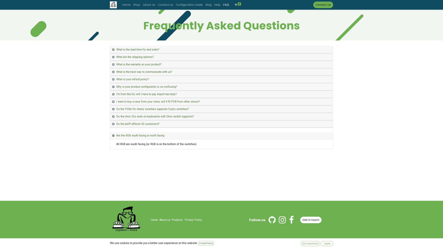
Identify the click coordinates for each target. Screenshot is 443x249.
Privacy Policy (193, 220)
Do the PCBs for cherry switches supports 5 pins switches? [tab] (152, 109)
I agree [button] (327, 243)
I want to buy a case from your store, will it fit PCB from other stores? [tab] (158, 101)
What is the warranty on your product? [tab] (138, 64)
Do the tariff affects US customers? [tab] (138, 124)
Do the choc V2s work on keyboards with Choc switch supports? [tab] (155, 116)
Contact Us (323, 5)
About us (164, 220)
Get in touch (310, 220)
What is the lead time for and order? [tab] (137, 49)
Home (154, 220)
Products (177, 220)
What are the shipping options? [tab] (135, 57)
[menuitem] (126, 4)
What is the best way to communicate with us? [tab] (144, 71)
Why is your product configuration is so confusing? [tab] (146, 86)
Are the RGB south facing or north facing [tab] (140, 135)
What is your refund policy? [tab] (132, 79)
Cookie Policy (206, 243)
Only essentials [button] (310, 243)
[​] (272, 220)
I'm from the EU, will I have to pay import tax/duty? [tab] (146, 94)
